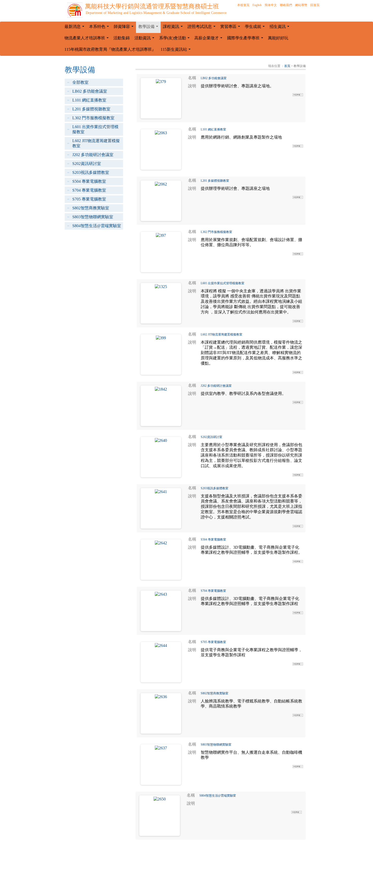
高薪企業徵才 (209, 39)
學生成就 (256, 27)
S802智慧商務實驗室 (90, 208)
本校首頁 (243, 5)
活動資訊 (145, 39)
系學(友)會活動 (175, 39)
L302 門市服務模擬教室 (93, 118)
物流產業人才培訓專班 (87, 39)
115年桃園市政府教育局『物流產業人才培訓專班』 (110, 49)
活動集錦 (121, 38)
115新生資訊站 (177, 50)
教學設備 (149, 27)
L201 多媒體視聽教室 (91, 109)
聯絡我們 (286, 5)
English (257, 5)
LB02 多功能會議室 (89, 91)
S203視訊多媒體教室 (90, 172)
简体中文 (271, 5)
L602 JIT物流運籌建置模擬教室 (96, 143)
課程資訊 (174, 27)
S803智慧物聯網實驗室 (92, 217)
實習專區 (231, 27)
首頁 (287, 66)
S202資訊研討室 (86, 163)
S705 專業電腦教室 (89, 199)
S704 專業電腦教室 (89, 190)
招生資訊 (280, 27)
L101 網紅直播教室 (89, 100)
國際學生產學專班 (246, 39)
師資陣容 (124, 27)
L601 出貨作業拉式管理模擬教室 (95, 129)
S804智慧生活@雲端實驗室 (96, 226)
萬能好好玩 (278, 38)
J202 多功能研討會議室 (92, 155)
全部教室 (80, 82)
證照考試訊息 (202, 27)
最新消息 (75, 27)
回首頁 (314, 5)
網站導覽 (301, 5)
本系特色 (100, 27)
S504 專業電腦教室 (89, 181)
